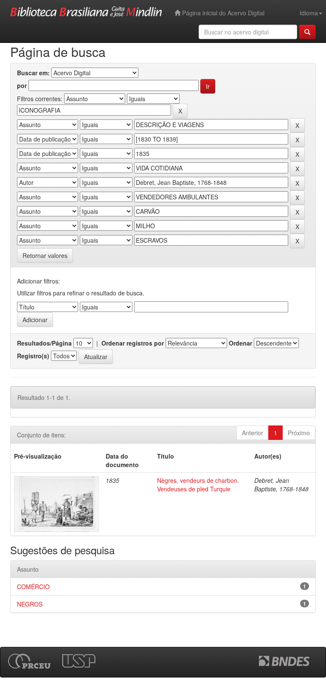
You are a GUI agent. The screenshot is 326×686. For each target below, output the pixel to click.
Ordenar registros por (132, 343)
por (22, 85)
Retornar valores (44, 255)
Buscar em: (33, 72)
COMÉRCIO (33, 586)
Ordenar (240, 343)
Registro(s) (33, 356)
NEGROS (29, 604)
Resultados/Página (44, 343)
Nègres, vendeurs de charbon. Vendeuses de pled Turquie (198, 484)
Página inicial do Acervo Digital (222, 13)
